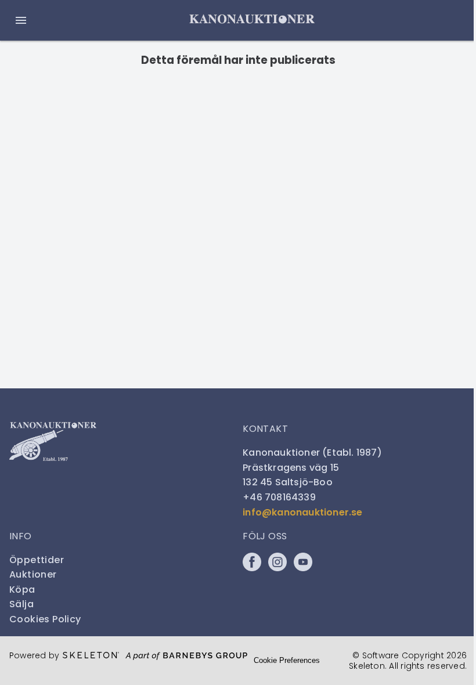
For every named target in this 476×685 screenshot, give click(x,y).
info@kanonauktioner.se (302, 512)
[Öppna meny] (21, 20)
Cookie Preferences (287, 660)
